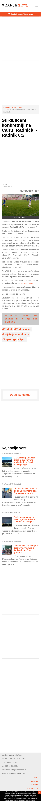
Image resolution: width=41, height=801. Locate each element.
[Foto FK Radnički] (20, 205)
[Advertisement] (20, 38)
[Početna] (15, 5)
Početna (6, 107)
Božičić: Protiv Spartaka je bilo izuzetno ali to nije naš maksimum (21, 318)
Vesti (14, 107)
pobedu (24, 283)
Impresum (34, 785)
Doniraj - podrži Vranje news (22, 14)
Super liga (10, 339)
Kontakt (35, 777)
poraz (30, 283)
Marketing (34, 781)
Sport (20, 107)
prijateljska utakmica (16, 334)
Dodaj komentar (20, 394)
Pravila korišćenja (31, 788)
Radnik (8, 329)
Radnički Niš (24, 329)
